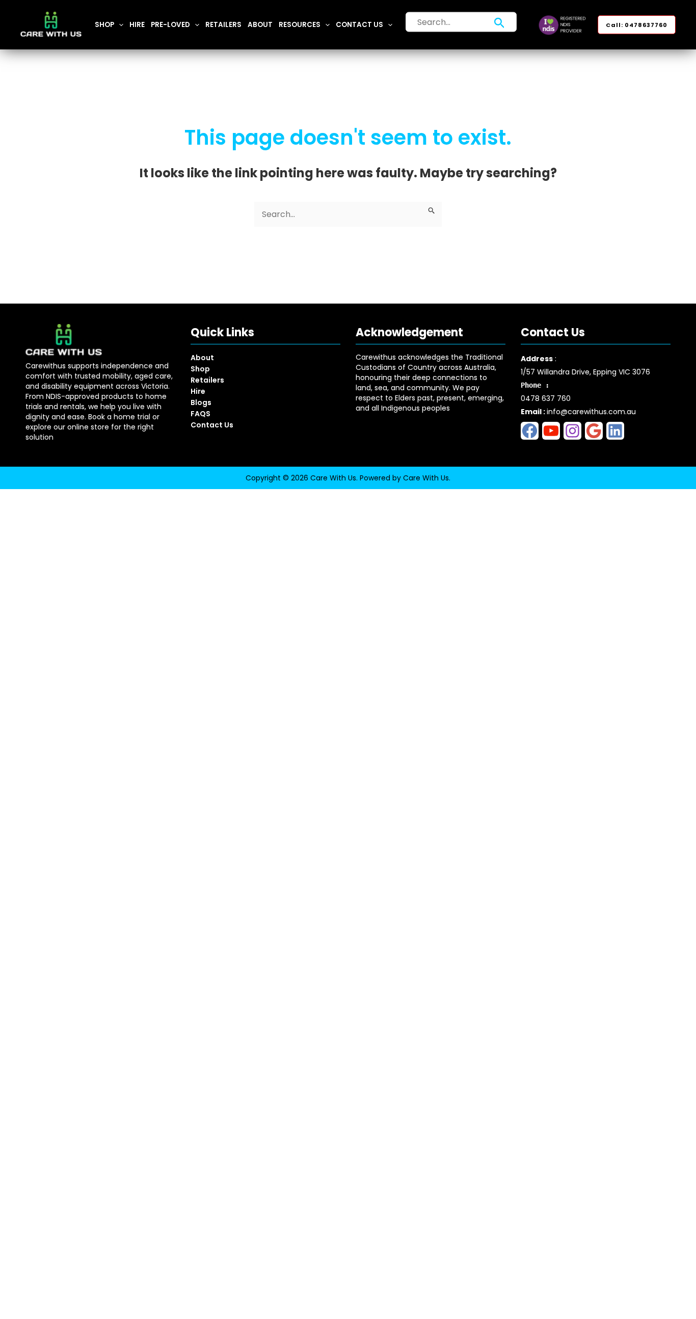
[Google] (594, 430)
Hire (137, 25)
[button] (118, 25)
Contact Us (359, 25)
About (260, 25)
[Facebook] (530, 430)
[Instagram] (572, 430)
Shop (104, 25)
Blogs (201, 402)
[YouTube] (551, 430)
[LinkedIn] (615, 430)
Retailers (223, 25)
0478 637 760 (546, 398)
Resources (299, 25)
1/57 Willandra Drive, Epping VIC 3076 (585, 372)
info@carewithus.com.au (591, 412)
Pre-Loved (170, 25)
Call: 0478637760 (636, 25)
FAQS (200, 414)
